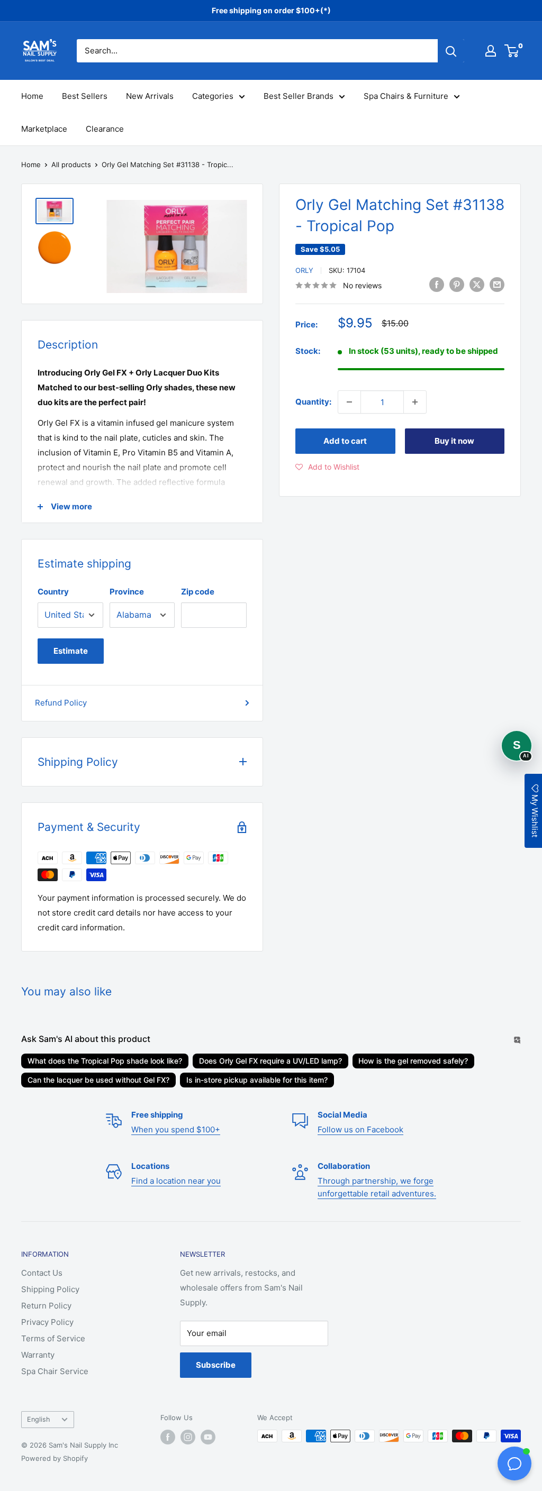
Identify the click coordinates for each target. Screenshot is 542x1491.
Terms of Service (53, 1338)
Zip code (197, 592)
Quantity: (313, 402)
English (38, 1419)
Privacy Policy (47, 1322)
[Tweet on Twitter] (476, 284)
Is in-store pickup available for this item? (257, 1079)
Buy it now (454, 441)
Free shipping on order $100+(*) (271, 10)
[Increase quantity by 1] (415, 402)
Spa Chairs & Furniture (406, 96)
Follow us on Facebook (360, 1129)
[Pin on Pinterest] (456, 284)
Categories (212, 96)
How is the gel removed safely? (413, 1060)
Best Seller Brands (298, 96)
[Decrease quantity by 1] (349, 402)
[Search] (451, 50)
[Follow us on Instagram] (187, 1437)
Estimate (70, 651)
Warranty (38, 1355)
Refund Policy (61, 703)
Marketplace (44, 129)
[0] (512, 50)
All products (71, 164)
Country (53, 592)
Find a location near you (176, 1181)
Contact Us (41, 1273)
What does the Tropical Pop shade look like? (105, 1060)
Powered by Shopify (54, 1458)
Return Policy (46, 1306)
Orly (304, 270)
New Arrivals (150, 96)
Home (32, 96)
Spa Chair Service (54, 1371)
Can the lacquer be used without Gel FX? (98, 1079)
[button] (327, 467)
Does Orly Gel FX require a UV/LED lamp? (270, 1060)
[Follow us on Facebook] (167, 1437)
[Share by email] (497, 284)
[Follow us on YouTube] (208, 1437)
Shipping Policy (50, 1289)
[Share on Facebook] (436, 284)
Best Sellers (84, 96)
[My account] (490, 51)
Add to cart (345, 441)
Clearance (105, 129)
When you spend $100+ (175, 1129)
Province (127, 592)
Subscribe (216, 1365)
